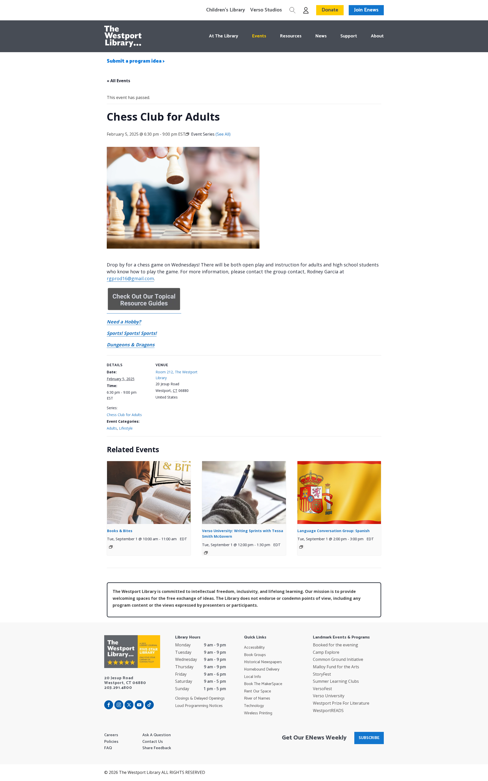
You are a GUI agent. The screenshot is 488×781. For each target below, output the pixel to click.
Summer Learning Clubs (336, 681)
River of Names (257, 698)
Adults (112, 428)
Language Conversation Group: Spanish (333, 530)
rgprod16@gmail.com (130, 278)
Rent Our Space (257, 691)
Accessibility (254, 647)
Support (348, 36)
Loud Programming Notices (199, 706)
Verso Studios (266, 10)
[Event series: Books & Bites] (111, 546)
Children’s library (225, 10)
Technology (254, 706)
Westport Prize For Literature (341, 703)
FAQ (108, 748)
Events (259, 36)
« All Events (118, 80)
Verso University (328, 696)
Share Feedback (156, 748)
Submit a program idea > (136, 61)
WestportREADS (328, 710)
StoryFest (322, 674)
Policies (111, 742)
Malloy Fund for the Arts (336, 667)
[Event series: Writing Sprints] (206, 552)
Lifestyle (126, 428)
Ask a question (156, 735)
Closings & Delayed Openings (200, 698)
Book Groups (255, 655)
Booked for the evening (335, 645)
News (321, 36)
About (377, 36)
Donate (330, 10)
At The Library (223, 36)
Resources (290, 36)
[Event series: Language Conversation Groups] (301, 546)
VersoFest (322, 688)
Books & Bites (119, 530)
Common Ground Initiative (338, 659)
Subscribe (369, 737)
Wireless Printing (258, 713)
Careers (111, 735)
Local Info (252, 677)
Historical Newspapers (263, 662)
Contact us (152, 742)
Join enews (366, 10)
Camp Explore (326, 652)
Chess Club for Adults (124, 414)
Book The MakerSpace (263, 684)
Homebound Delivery (261, 669)
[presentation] (149, 492)
